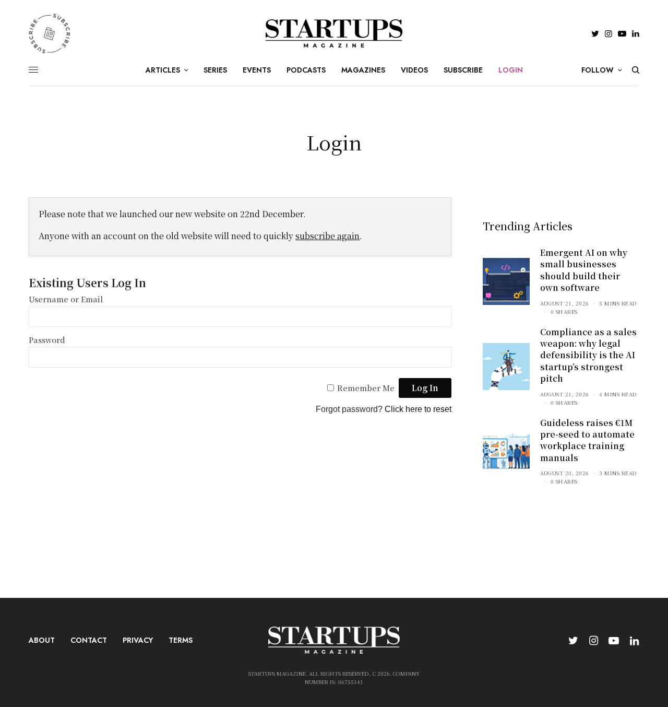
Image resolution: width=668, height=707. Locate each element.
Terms (181, 640)
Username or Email (66, 298)
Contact (88, 640)
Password (47, 339)
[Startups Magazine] (334, 33)
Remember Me (366, 387)
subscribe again (327, 236)
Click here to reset (418, 409)
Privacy (138, 640)
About (42, 640)
